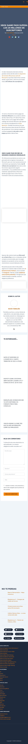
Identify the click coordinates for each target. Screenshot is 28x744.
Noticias (6, 6)
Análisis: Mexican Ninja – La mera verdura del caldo (16, 614)
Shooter (2, 704)
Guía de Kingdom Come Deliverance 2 (9, 648)
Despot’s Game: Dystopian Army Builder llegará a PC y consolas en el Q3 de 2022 (13, 380)
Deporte (2, 692)
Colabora (2, 715)
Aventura (2, 687)
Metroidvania (3, 695)
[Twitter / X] (14, 329)
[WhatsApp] (15, 37)
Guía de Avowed (4, 650)
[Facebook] (18, 37)
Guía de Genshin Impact (5, 660)
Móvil (1, 680)
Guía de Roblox (3, 653)
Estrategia (2, 693)
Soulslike (2, 707)
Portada (2, 6)
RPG (1, 702)
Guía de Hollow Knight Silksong (7, 665)
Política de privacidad (5, 719)
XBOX (1, 678)
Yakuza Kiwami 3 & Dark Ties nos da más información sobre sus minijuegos (13, 425)
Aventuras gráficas (4, 688)
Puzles (1, 699)
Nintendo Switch (4, 677)
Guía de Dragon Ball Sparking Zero (8, 662)
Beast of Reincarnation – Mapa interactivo (16, 593)
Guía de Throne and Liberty (6, 658)
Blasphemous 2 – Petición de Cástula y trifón (15, 621)
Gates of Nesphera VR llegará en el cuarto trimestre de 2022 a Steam (13, 359)
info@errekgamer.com (5, 717)
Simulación (2, 705)
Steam (1, 673)
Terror (1, 709)
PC (0, 672)
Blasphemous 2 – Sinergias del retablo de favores (16, 600)
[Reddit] (9, 37)
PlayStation (2, 675)
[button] (27, 2)
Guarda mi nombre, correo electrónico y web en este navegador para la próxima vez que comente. (14, 487)
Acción (1, 685)
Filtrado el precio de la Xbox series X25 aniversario (15, 607)
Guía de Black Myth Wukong (6, 655)
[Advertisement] (14, 52)
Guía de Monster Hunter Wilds (7, 651)
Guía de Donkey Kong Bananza (7, 663)
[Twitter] (12, 37)
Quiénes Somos (3, 714)
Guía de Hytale (3, 667)
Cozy (1, 690)
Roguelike (2, 700)
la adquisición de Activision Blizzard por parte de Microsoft (14, 75)
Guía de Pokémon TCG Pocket (7, 656)
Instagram (6, 272)
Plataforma (2, 697)
